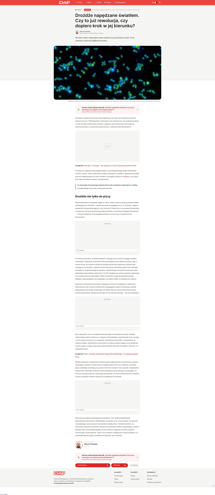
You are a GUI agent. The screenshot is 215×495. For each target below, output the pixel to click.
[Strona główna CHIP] (64, 2)
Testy (89, 2)
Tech (80, 2)
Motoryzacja (118, 482)
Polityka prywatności (154, 482)
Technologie (118, 476)
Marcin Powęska (85, 31)
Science (126, 176)
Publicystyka (120, 2)
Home (79, 10)
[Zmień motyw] (155, 2)
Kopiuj (135, 465)
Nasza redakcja (152, 476)
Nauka (108, 2)
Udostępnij (82, 465)
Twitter (116, 465)
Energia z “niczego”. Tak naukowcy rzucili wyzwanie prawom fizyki (110, 166)
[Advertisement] (107, 237)
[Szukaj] (159, 2)
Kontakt (149, 479)
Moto (99, 2)
